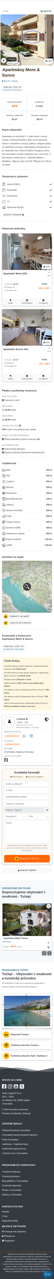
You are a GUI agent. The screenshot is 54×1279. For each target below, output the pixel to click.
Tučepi (5, 11)
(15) (47, 267)
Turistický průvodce (11, 1176)
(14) (47, 342)
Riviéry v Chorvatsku (11, 1190)
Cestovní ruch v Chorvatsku (15, 1153)
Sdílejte (47, 11)
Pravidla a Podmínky (11, 1113)
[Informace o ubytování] (48, 942)
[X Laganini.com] (22, 1086)
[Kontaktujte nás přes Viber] (31, 736)
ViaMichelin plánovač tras (14, 1149)
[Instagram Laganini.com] (10, 1086)
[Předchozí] (7, 919)
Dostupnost (27, 303)
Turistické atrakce (20, 623)
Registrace (9, 1241)
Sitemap (27, 1113)
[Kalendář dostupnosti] (48, 947)
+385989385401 (12, 736)
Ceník (10, 303)
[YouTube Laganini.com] (16, 1086)
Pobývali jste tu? (13, 88)
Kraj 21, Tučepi (10, 81)
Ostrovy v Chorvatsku (12, 1195)
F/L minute (43, 303)
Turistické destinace (11, 1172)
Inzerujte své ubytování (15, 1231)
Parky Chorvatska (10, 1140)
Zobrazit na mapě (19, 616)
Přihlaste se (9, 1236)
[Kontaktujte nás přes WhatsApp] (24, 736)
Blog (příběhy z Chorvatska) (15, 1181)
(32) (50, 61)
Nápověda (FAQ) (10, 1221)
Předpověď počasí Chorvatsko (16, 1130)
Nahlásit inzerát (28, 870)
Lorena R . (11, 59)
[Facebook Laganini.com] (4, 1086)
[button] (27, 587)
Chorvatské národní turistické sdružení (19, 1135)
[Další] (46, 919)
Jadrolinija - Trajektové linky (15, 1144)
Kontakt (5, 1212)
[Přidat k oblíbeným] (48, 906)
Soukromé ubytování (11, 1185)
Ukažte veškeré (13, 215)
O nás (4, 1216)
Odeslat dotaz (29, 859)
